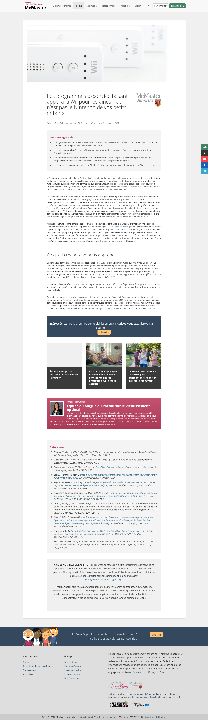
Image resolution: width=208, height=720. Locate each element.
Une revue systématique (121, 226)
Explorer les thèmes (62, 5)
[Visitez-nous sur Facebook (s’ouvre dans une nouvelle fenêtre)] (204, 165)
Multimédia (91, 5)
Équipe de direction (73, 670)
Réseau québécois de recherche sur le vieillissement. (156, 697)
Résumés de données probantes (38, 666)
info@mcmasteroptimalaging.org (104, 579)
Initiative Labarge (72, 674)
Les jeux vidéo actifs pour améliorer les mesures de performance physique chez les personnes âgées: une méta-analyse (104, 484)
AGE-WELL (140, 657)
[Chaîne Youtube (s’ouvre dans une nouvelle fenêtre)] (204, 159)
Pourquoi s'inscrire (72, 666)
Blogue (78, 5)
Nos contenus (70, 662)
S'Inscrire (104, 332)
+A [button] (204, 147)
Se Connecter (160, 5)
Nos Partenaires (71, 678)
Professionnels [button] (108, 5)
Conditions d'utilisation (155, 717)
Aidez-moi (125, 5)
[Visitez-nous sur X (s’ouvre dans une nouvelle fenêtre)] (204, 153)
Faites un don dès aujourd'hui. (149, 672)
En (204, 171)
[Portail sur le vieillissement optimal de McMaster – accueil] (118, 684)
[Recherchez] (149, 5)
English (138, 5)
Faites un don (177, 5)
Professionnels (29, 670)
